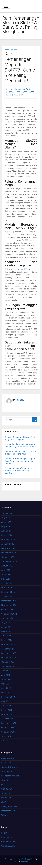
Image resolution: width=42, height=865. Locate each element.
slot (3, 784)
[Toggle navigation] (6, 6)
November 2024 (8, 605)
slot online (6, 798)
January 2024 (7, 649)
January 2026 (7, 544)
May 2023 (6, 684)
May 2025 (6, 579)
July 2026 (5, 518)
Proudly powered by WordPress (17, 859)
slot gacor (5, 793)
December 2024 (8, 601)
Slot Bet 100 (7, 789)
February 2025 (8, 592)
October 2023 (7, 662)
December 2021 (8, 723)
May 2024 (6, 631)
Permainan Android (10, 776)
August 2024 (7, 618)
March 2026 (6, 535)
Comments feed (8, 841)
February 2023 (8, 697)
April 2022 (6, 706)
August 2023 (7, 671)
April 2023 (6, 688)
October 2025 (7, 557)
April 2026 (6, 531)
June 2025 (6, 574)
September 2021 (9, 732)
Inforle (23, 89)
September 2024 (9, 614)
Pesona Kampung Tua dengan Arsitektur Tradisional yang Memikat (18, 470)
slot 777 (16, 92)
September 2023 (9, 666)
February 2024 (8, 644)
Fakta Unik (6, 763)
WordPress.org (8, 846)
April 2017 (6, 740)
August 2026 (7, 513)
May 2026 (6, 526)
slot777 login (17, 95)
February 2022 (8, 714)
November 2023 (8, 657)
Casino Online (7, 758)
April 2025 (6, 583)
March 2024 (6, 640)
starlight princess (9, 806)
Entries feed (6, 837)
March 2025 (6, 588)
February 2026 (8, 539)
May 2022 (6, 701)
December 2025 (8, 548)
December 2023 (8, 653)
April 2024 (6, 636)
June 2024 (6, 627)
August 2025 (7, 566)
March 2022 (6, 710)
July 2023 (5, 675)
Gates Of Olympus (9, 767)
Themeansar (25, 861)
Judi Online (6, 771)
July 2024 (5, 622)
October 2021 (7, 727)
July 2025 (5, 570)
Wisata (4, 815)
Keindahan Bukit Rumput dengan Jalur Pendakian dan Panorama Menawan (20, 461)
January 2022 (7, 719)
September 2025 (9, 561)
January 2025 (7, 596)
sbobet (4, 780)
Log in (4, 833)
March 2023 (6, 692)
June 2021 (6, 736)
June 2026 (6, 522)
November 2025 (8, 553)
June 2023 (6, 679)
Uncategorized (10, 50)
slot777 (24, 92)
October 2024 (7, 609)
